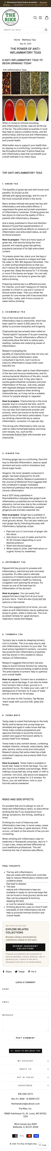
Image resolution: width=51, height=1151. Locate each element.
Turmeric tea (8, 640)
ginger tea (16, 459)
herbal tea (21, 526)
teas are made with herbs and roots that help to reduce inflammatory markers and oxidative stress (27, 878)
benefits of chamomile (13, 354)
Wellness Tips (29, 39)
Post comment (25, 1038)
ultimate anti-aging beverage (16, 195)
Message (7, 1015)
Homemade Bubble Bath (14, 434)
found (15, 226)
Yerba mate (8, 721)
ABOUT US (26, 1069)
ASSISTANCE (25, 1085)
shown (9, 215)
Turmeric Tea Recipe (33, 698)
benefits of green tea (17, 189)
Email (5, 1002)
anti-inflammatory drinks (14, 125)
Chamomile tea (10, 331)
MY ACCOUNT (25, 1061)
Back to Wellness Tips (27, 1051)
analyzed (24, 476)
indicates (23, 498)
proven (22, 568)
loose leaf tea (39, 599)
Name (5, 989)
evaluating (17, 350)
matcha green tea (24, 245)
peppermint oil (21, 607)
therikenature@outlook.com (36, 5)
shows (15, 752)
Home (17, 39)
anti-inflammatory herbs (20, 808)
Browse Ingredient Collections (25, 947)
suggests (16, 662)
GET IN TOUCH (25, 1077)
